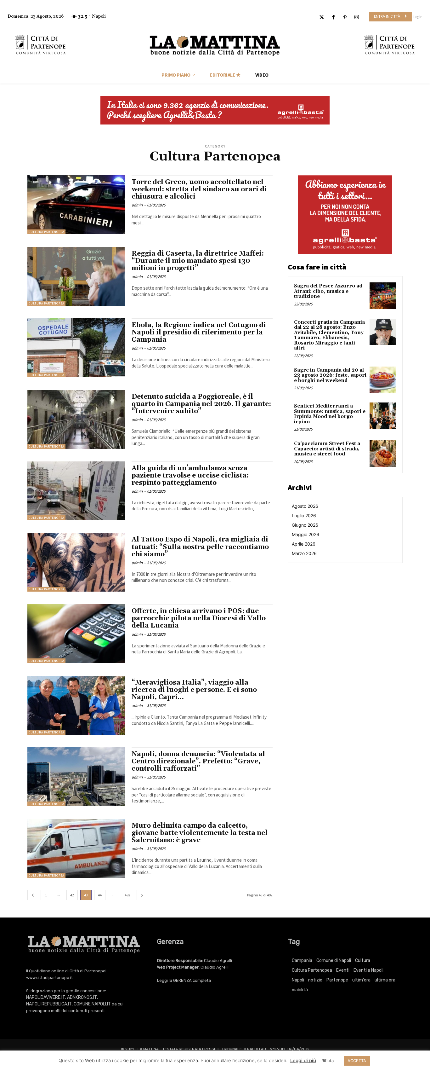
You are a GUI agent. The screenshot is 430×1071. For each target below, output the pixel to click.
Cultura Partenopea (46, 232)
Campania (302, 960)
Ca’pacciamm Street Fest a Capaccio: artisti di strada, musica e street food (327, 449)
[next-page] (142, 895)
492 (127, 895)
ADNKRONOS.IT (82, 997)
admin (137, 205)
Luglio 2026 (304, 515)
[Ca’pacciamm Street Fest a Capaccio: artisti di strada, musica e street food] (383, 453)
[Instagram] (357, 17)
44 (100, 895)
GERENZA (182, 980)
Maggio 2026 (305, 534)
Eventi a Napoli (368, 970)
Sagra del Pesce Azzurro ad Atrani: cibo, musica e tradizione (328, 291)
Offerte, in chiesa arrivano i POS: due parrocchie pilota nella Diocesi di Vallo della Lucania (199, 618)
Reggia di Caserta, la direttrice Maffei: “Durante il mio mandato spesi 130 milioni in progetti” (198, 261)
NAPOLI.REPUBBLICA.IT (49, 1004)
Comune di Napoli (333, 960)
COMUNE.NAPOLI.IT (92, 1004)
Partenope (337, 980)
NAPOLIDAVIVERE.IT (45, 997)
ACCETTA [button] (357, 1060)
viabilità (300, 990)
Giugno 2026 (305, 525)
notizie (315, 980)
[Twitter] (321, 17)
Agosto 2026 (305, 506)
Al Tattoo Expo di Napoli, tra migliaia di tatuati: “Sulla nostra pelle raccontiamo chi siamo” (200, 547)
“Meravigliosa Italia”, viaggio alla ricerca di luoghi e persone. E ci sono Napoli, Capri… (194, 690)
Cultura (362, 960)
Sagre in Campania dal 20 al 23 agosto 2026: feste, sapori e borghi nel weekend (330, 375)
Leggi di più (303, 1060)
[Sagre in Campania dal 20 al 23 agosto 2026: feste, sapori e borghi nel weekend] (383, 380)
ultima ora (385, 980)
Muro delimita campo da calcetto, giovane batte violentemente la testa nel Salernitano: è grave (200, 833)
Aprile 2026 (303, 544)
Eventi (342, 970)
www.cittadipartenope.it (49, 977)
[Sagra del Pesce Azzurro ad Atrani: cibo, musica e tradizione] (383, 295)
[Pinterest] (345, 17)
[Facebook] (333, 17)
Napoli (298, 980)
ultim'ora (361, 980)
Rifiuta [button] (327, 1060)
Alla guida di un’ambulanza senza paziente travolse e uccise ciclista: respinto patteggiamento (190, 475)
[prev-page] (32, 895)
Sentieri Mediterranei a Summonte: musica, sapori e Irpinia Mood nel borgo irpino (329, 414)
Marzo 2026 (304, 553)
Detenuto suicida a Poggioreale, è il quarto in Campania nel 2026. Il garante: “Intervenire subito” (201, 404)
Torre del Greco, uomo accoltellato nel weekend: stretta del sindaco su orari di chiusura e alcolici (199, 189)
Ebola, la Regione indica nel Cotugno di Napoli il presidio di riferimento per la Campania (199, 332)
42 (72, 895)
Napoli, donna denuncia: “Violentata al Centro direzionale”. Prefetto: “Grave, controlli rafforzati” (198, 761)
